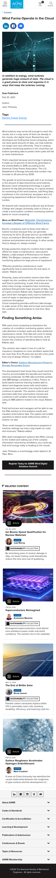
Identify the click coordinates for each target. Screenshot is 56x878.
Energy (23, 117)
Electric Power (10, 117)
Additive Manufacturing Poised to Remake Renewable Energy (27, 364)
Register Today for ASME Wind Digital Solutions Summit (28, 465)
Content (7, 12)
